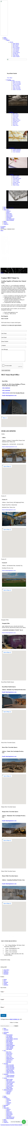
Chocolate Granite (17, 178)
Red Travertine (16, 85)
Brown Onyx (16, 114)
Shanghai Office (5, 619)
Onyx (11, 112)
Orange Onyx (16, 121)
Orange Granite (16, 182)
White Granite (16, 185)
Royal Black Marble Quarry (7, 682)
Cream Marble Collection (12, 1038)
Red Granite (15, 183)
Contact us (5, 971)
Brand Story (9, 213)
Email (2, 999)
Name (2, 991)
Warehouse (8, 217)
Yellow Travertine (17, 89)
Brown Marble (16, 47)
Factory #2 (3, 559)
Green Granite (16, 179)
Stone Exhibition (10, 220)
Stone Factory (9, 216)
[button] (14, 434)
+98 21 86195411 (6, 388)
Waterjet (8, 1093)
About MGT (6, 969)
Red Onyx (15, 124)
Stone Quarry (9, 214)
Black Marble (16, 44)
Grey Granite (16, 181)
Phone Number (4, 341)
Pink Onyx (15, 122)
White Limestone (17, 150)
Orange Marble (16, 52)
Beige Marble (16, 43)
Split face (8, 1092)
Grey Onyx (8, 1055)
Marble (8, 40)
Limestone (12, 148)
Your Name (4, 333)
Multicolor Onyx (16, 120)
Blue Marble (15, 46)
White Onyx (15, 125)
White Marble (16, 55)
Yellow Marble (16, 56)
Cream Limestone (17, 149)
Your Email (3, 337)
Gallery (3, 434)
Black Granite (16, 175)
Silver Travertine (16, 87)
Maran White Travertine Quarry (8, 871)
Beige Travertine (16, 81)
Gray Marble (16, 51)
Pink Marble (9, 1049)
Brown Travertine (17, 83)
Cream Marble (16, 48)
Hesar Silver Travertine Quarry (8, 742)
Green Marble (16, 50)
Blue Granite (16, 177)
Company (3, 345)
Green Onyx (15, 116)
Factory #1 (3, 496)
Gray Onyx (15, 117)
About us (8, 211)
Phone (3, 1007)
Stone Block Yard (10, 218)
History (8, 212)
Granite (11, 174)
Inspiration (5, 973)
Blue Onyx (15, 113)
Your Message (4, 349)
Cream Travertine (17, 84)
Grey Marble (9, 1036)
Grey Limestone (16, 151)
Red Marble (15, 54)
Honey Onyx (16, 118)
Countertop (8, 1091)
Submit (3, 1015)
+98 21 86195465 (6, 390)
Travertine (12, 80)
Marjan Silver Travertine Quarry (8, 806)
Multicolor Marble (10, 1045)
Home (2, 272)
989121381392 (6, 393)
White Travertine (16, 88)
